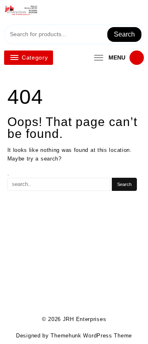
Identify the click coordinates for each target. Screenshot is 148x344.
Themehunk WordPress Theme (91, 336)
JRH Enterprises (84, 319)
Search (124, 34)
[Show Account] (126, 13)
